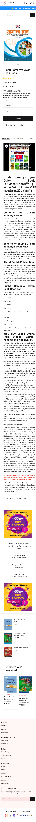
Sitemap (3, 729)
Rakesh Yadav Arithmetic (21, 647)
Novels (3, 769)
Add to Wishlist (9, 125)
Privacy (3, 758)
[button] (2, 3)
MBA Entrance (5, 783)
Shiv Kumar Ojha (24, 702)
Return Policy (5, 752)
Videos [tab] (31, 138)
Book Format (6, 101)
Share (22, 125)
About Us (4, 725)
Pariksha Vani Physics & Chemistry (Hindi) (25, 700)
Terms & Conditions (6, 755)
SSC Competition (6, 776)
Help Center (4, 740)
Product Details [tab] (19, 138)
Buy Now (18, 119)
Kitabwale (10, 2)
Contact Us (4, 743)
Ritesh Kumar (8, 701)
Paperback (7, 694)
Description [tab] (6, 138)
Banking (3, 780)
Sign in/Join (4, 732)
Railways (3, 773)
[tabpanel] (18, 43)
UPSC (3, 766)
